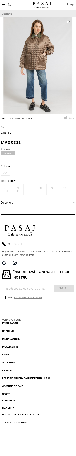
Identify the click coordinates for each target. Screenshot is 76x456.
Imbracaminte (11, 338)
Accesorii (8, 362)
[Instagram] (15, 263)
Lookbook (8, 400)
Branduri (8, 331)
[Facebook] (4, 263)
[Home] (42, 4)
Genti (5, 354)
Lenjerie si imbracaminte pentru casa (26, 378)
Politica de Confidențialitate (28, 297)
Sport (6, 394)
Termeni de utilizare (15, 422)
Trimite (63, 288)
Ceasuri (7, 370)
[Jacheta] (38, 65)
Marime (8, 181)
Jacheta (7, 13)
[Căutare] (10, 4)
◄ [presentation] (3, 189)
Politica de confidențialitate (20, 414)
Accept (24, 297)
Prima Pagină (10, 323)
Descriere (7, 202)
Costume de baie (12, 386)
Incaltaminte (10, 346)
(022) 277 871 (15, 243)
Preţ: (3, 127)
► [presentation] (73, 189)
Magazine (8, 408)
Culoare (5, 166)
